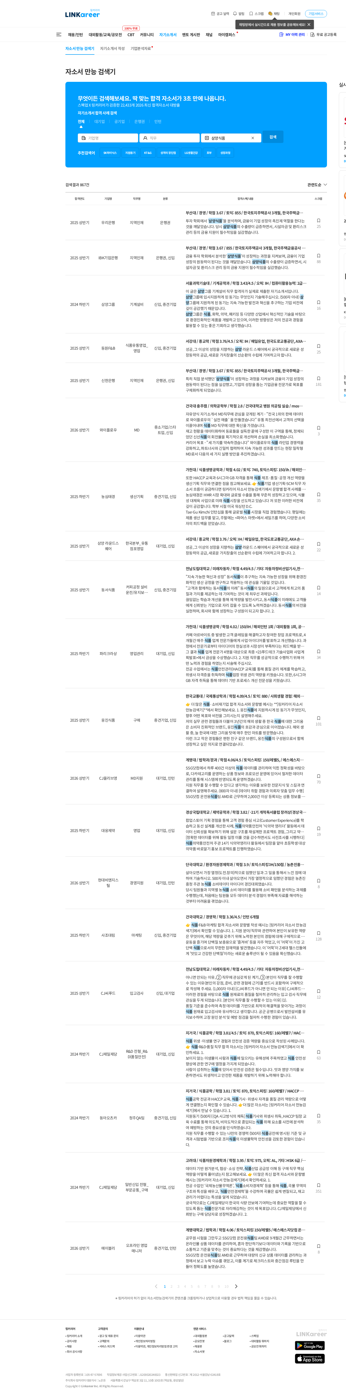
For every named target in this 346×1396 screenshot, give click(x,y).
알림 (241, 13)
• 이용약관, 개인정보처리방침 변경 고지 (156, 1346)
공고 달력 (223, 13)
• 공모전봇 (199, 1341)
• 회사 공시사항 (73, 1351)
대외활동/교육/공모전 (105, 34)
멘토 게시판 (191, 34)
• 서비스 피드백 (106, 1346)
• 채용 (68, 1346)
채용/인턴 (75, 34)
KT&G (148, 153)
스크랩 (259, 13)
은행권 (139, 121)
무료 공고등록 (326, 34)
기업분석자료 (141, 48)
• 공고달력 (228, 1335)
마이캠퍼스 (226, 34)
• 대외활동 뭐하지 (259, 1341)
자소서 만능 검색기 (79, 48)
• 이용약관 (139, 1335)
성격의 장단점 (168, 153)
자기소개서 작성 (112, 48)
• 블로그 (227, 1341)
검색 (273, 137)
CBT (130, 32)
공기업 (119, 121)
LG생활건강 (191, 153)
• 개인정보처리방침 (144, 1341)
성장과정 (225, 153)
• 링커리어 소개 (73, 1335)
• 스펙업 (254, 1335)
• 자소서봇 (199, 1351)
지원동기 (130, 153)
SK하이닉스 (110, 153)
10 (226, 1286)
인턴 (157, 121)
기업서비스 (316, 13)
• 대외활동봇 (200, 1335)
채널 (209, 34)
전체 (81, 121)
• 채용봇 (197, 1346)
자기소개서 (167, 34)
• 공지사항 (71, 1341)
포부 (209, 153)
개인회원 (294, 13)
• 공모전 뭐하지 (258, 1346)
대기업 (99, 121)
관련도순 (314, 184)
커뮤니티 (147, 34)
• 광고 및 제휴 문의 (108, 1335)
